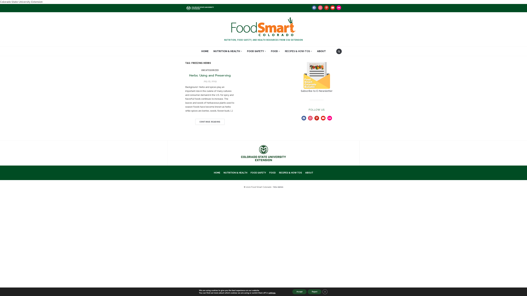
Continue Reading (210, 122)
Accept (299, 291)
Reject (314, 291)
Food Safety (255, 51)
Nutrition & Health (226, 51)
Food (274, 51)
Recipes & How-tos (297, 51)
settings (271, 293)
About (321, 51)
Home (205, 51)
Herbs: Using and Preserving (210, 75)
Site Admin (278, 187)
